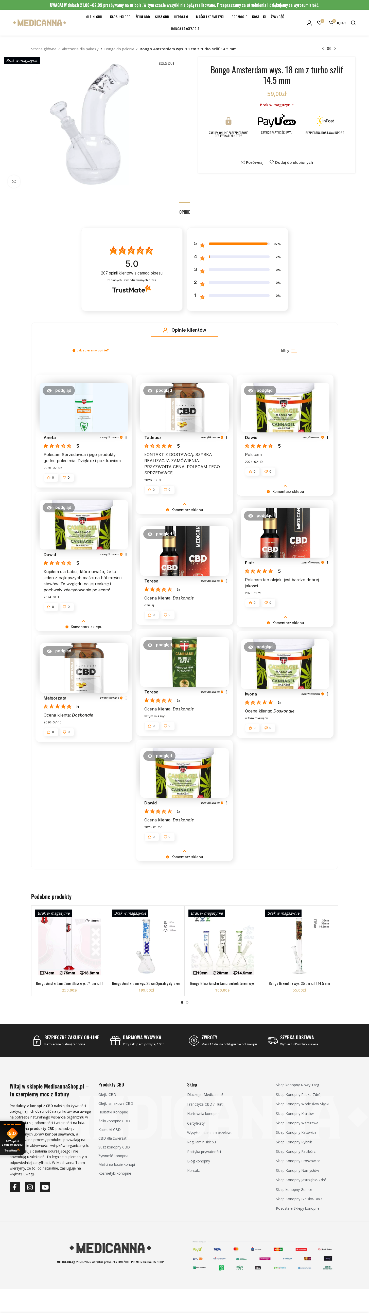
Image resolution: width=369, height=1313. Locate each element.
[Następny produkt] (335, 49)
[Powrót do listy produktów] (329, 49)
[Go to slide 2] (187, 1002)
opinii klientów (132, 273)
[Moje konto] (309, 23)
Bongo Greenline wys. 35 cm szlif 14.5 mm (299, 983)
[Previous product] (323, 49)
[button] (165, 330)
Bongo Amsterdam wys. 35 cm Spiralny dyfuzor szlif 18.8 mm (146, 985)
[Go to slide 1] (182, 1002)
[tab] (184, 209)
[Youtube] (45, 1187)
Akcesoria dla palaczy (80, 48)
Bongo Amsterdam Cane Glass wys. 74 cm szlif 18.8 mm (69, 985)
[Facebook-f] (15, 1187)
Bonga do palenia (119, 48)
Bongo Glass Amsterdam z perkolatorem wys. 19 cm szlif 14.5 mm (222, 985)
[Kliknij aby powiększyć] (14, 181)
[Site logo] (39, 22)
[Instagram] (30, 1187)
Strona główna (43, 48)
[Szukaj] (353, 23)
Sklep (192, 1084)
